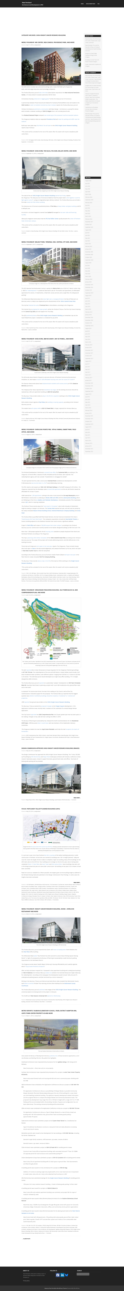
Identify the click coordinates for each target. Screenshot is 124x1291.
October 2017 (88, 355)
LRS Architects (58, 890)
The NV (60, 898)
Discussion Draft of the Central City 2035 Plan (41, 846)
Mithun (59, 735)
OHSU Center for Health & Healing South (35, 894)
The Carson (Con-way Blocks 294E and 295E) (36, 581)
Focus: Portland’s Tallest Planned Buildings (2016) (41, 809)
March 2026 (88, 194)
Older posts (26, 1238)
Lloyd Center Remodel (52, 735)
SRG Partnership (35, 757)
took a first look (43, 92)
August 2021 (88, 230)
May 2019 (87, 303)
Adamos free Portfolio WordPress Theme (56, 1288)
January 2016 (88, 413)
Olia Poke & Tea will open (44, 125)
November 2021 (89, 221)
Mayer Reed (46, 757)
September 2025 (89, 199)
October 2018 (88, 323)
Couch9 (72, 886)
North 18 (71, 892)
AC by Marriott (60, 884)
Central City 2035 (43, 328)
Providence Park (51, 119)
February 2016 (88, 410)
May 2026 (87, 189)
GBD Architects (42, 735)
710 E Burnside (53, 884)
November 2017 (89, 353)
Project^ (54, 579)
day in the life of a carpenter (51, 396)
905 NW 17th (60, 1225)
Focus (28, 888)
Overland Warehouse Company (44, 579)
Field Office (30, 525)
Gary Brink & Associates (69, 1227)
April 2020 (87, 273)
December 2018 (89, 317)
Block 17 (30, 864)
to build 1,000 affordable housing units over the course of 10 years (55, 379)
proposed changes (46, 706)
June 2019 (87, 301)
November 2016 (89, 386)
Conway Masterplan (71, 573)
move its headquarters (59, 949)
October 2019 (88, 290)
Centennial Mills (62, 573)
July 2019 (87, 298)
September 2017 (89, 358)
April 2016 (87, 405)
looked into (49, 973)
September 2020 (89, 260)
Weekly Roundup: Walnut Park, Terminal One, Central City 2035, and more (49, 242)
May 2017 (87, 369)
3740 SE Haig (46, 1225)
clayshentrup (88, 107)
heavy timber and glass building (67, 206)
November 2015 (89, 418)
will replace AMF (35, 408)
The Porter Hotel (66, 898)
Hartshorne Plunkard (63, 888)
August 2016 (88, 394)
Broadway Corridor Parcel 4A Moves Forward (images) (91, 109)
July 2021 (87, 232)
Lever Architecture (50, 890)
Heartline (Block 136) (26, 890)
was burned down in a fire (38, 483)
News (82, 3)
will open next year (70, 555)
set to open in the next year (44, 546)
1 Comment (73, 799)
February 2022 (88, 219)
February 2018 (88, 344)
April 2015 (87, 437)
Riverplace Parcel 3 (36, 896)
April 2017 (87, 372)
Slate (33, 548)
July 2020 (87, 265)
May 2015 (87, 435)
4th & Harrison (45, 884)
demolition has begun (50, 390)
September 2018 (89, 325)
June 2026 (87, 186)
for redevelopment (31, 290)
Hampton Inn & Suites (32, 1229)
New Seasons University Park (48, 999)
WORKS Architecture (29, 899)
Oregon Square (60, 706)
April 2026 (87, 191)
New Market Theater (71, 519)
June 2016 (87, 399)
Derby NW (43, 1227)
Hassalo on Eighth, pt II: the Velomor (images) (92, 102)
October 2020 (88, 257)
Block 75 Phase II (76, 884)
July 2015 (87, 429)
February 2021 (88, 246)
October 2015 (88, 421)
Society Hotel (51, 508)
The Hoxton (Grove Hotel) (53, 581)
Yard (36, 899)
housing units (49, 531)
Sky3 (52, 896)
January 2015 (88, 446)
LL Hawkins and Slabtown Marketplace (47, 500)
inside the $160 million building (36, 202)
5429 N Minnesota (53, 573)
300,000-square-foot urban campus (51, 525)
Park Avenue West (57, 864)
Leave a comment (32, 329)
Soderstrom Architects (43, 1231)
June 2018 (87, 334)
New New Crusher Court (62, 577)
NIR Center (51, 140)
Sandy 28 (25, 420)
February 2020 (88, 279)
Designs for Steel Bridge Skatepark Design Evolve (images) (91, 55)
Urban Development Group (28, 1233)
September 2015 (89, 424)
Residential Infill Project (64, 737)
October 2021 (88, 224)
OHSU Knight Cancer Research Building (66, 125)
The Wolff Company (64, 581)
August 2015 (88, 427)
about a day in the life (44, 561)
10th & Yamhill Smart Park (68, 301)
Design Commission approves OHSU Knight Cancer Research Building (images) (50, 748)
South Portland (57, 799)
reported (28, 670)
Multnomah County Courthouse (29, 892)
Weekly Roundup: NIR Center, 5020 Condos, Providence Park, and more (48, 42)
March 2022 (88, 216)
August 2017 (88, 361)
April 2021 (87, 241)
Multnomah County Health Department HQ (47, 892)
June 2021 (87, 235)
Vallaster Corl (74, 898)
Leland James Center (62, 575)
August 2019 (88, 295)
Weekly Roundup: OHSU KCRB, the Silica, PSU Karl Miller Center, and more (49, 151)
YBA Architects (40, 899)
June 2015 (87, 432)
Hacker (54, 575)
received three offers (50, 472)
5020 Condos (37, 140)
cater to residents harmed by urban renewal (43, 105)
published (42, 989)
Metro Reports (66, 1229)
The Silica (71, 231)
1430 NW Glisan (38, 884)
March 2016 (88, 407)
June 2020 (87, 268)
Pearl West (42, 402)
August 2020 (88, 262)
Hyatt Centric (35, 890)
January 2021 (88, 249)
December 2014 (89, 448)
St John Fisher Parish (62, 1231)
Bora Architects (25, 886)
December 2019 (89, 284)
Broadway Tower (33, 886)
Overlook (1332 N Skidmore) (32, 1001)
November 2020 (89, 254)
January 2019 (88, 314)
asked (35, 956)
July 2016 (87, 396)
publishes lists (53, 1056)
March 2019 (88, 309)
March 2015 (88, 440)
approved (33, 714)
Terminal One (77, 328)
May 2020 (87, 271)
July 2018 (87, 331)
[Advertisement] (62, 20)
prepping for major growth (39, 309)
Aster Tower (45, 864)
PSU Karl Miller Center (63, 231)
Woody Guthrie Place (40, 1233)
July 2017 (87, 364)
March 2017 (88, 375)
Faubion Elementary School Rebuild (54, 1227)
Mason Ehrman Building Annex (35, 577)
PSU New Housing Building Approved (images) (93, 120)
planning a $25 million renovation (37, 538)
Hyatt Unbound (42, 890)
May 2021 (87, 238)
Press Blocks (55, 737)
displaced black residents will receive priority (55, 383)
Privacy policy (26, 1280)
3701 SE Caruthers (37, 1225)
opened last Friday (60, 195)
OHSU (33, 799)
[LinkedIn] (62, 1275)
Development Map (90, 3)
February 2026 (88, 197)
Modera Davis (66, 890)
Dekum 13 (38, 1227)
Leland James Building (69, 498)
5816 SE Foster (52, 1225)
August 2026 (88, 180)
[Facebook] (58, 1275)
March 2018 (88, 342)
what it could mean (43, 723)
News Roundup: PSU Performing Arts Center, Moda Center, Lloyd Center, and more (92, 40)
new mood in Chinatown (50, 506)
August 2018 (88, 328)
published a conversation (41, 109)
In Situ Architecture (41, 1229)
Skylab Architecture (58, 896)
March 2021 (88, 243)
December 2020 (89, 251)
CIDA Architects (31, 1227)
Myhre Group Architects (62, 892)
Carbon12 (28, 231)
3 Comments (30, 142)
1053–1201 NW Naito (31, 573)
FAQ (98, 3)
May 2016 (87, 402)
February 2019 (88, 312)
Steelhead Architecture (73, 1231)
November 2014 (89, 451)
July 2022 (87, 205)
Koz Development (51, 1229)
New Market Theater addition (50, 577)
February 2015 (88, 443)
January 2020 (88, 282)
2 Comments (49, 1001)
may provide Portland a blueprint (35, 966)
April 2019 (87, 306)
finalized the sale (33, 305)
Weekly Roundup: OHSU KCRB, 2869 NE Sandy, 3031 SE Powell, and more (47, 339)
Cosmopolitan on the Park (64, 886)
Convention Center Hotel (52, 886)
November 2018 (89, 320)
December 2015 (89, 416)
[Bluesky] (66, 1275)
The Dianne (55, 898)
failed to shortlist (29, 983)
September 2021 (89, 227)
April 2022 (87, 213)
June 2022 (87, 208)
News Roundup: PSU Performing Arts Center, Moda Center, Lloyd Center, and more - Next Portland (93, 77)
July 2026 (87, 183)
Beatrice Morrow (30, 418)
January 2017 (88, 380)
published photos (31, 315)
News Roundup (44, 140)
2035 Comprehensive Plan (32, 735)
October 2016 (88, 388)
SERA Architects (34, 1231)
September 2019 (89, 293)
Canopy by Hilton (42, 886)
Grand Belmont (50, 888)
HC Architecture (72, 888)
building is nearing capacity (55, 402)
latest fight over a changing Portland (53, 299)
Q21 (27, 502)
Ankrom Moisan (68, 884)
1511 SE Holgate (30, 140)
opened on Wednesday (53, 996)
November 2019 (89, 287)
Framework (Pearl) (34, 888)
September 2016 (89, 391)
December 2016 (89, 383)
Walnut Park (24, 329)
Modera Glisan (73, 890)
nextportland (37, 45)
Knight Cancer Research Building (59, 1178)
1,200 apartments (36, 495)
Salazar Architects (46, 896)
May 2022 (87, 210)
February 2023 (88, 202)
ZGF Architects (48, 899)
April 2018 (87, 339)
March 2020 (88, 276)
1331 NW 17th (29, 1225)
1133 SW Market (30, 884)
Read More (77, 798)
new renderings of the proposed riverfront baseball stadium (61, 115)
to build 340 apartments (54, 489)
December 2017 (89, 350)
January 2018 (88, 347)
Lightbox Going (59, 1229)
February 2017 (88, 377)
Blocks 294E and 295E (52, 498)
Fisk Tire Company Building (46, 575)
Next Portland (26, 3)
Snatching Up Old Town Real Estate (32, 519)
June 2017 (87, 366)
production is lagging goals (41, 99)
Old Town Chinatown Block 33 (37, 737)
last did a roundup (49, 855)
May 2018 (87, 336)
